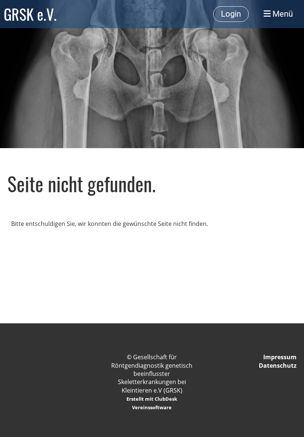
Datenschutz (278, 365)
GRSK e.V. (30, 14)
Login (231, 14)
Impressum (280, 357)
